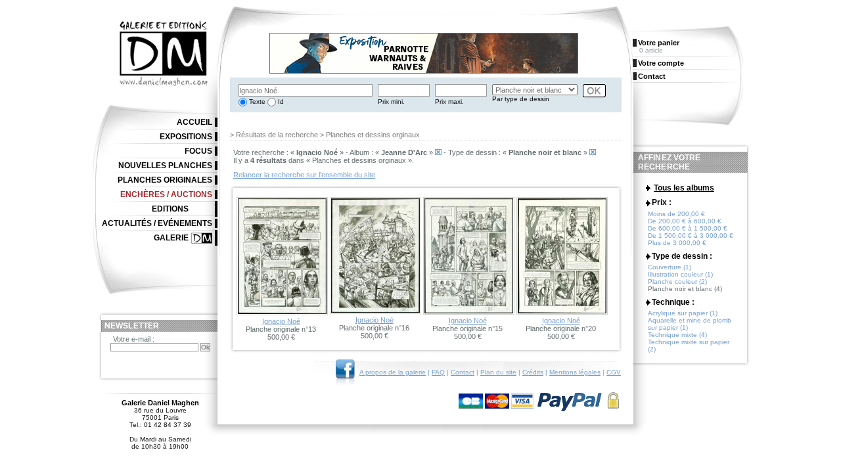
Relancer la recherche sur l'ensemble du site (304, 175)
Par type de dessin (520, 98)
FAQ (438, 372)
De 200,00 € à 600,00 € (684, 221)
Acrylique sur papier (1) (682, 313)
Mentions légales (575, 372)
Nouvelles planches (165, 165)
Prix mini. (391, 101)
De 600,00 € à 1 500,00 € (687, 228)
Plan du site (498, 372)
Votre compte (661, 63)
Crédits (532, 372)
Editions (170, 209)
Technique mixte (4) (677, 334)
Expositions (186, 136)
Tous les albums (684, 187)
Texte (256, 101)
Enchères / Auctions (166, 194)
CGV (613, 372)
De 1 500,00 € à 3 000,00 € (690, 235)
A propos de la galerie (392, 372)
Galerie (171, 237)
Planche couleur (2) (677, 281)
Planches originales (165, 180)
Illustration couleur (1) (680, 274)
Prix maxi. (449, 101)
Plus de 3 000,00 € (677, 242)
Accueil (194, 122)
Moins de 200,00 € (676, 213)
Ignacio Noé (281, 321)
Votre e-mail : (133, 339)
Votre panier (658, 43)
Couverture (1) (669, 267)
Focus (198, 151)
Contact (462, 372)
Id (280, 101)
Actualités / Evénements (157, 223)
